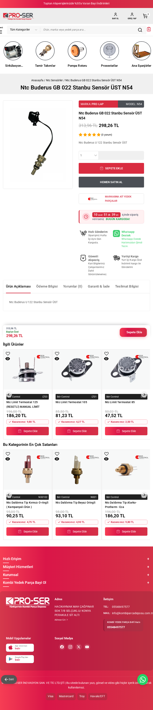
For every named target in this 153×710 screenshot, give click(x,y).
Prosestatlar (109, 65)
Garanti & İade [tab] (99, 286)
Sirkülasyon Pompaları (13, 66)
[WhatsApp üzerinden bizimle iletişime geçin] (142, 679)
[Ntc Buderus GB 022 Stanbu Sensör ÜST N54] (38, 144)
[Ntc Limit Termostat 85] (126, 370)
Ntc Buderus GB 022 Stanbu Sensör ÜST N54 (93, 80)
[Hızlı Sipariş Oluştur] (148, 30)
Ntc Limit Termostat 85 (120, 402)
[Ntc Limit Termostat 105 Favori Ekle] (57, 354)
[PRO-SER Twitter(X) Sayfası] (79, 647)
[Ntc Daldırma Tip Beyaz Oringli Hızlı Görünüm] (57, 459)
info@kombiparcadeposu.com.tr (132, 613)
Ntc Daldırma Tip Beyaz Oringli (75, 502)
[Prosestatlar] (109, 50)
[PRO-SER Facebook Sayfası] (62, 647)
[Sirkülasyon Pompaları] (13, 50)
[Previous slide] (9, 394)
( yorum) (106, 134)
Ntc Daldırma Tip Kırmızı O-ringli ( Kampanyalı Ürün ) (27, 505)
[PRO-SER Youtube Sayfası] (87, 647)
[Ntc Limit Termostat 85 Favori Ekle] (106, 354)
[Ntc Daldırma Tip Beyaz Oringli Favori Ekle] (57, 454)
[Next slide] (144, 394)
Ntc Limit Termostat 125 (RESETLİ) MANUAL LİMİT (23, 404)
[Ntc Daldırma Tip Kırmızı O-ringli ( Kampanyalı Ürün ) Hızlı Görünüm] (8, 459)
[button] (111, 168)
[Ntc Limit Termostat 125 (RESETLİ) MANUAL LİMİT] (27, 370)
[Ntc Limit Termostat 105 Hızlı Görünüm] (57, 359)
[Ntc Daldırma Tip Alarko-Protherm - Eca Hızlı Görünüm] (106, 459)
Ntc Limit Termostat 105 (71, 402)
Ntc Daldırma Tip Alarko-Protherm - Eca (121, 505)
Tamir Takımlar (45, 65)
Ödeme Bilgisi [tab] (47, 286)
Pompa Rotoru (77, 65)
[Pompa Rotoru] (77, 50)
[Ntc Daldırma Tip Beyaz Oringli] (77, 470)
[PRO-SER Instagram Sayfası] (70, 647)
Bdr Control (14, 396)
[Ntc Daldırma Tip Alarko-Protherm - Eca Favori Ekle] (106, 454)
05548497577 (121, 606)
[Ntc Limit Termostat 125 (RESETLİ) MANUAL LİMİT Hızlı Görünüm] (8, 359)
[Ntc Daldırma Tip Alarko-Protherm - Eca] (126, 470)
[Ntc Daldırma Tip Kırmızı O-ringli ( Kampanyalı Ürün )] (27, 470)
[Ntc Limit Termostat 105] (77, 370)
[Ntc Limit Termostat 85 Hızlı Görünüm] (106, 359)
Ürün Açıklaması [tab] (18, 286)
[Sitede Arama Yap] (141, 30)
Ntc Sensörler (54, 80)
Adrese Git (60, 620)
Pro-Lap (98, 104)
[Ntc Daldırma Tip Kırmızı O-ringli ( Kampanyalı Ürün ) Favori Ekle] (7, 454)
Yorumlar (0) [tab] (72, 286)
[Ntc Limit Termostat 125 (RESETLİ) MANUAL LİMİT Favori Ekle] (7, 354)
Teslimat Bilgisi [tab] (126, 286)
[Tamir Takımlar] (45, 50)
